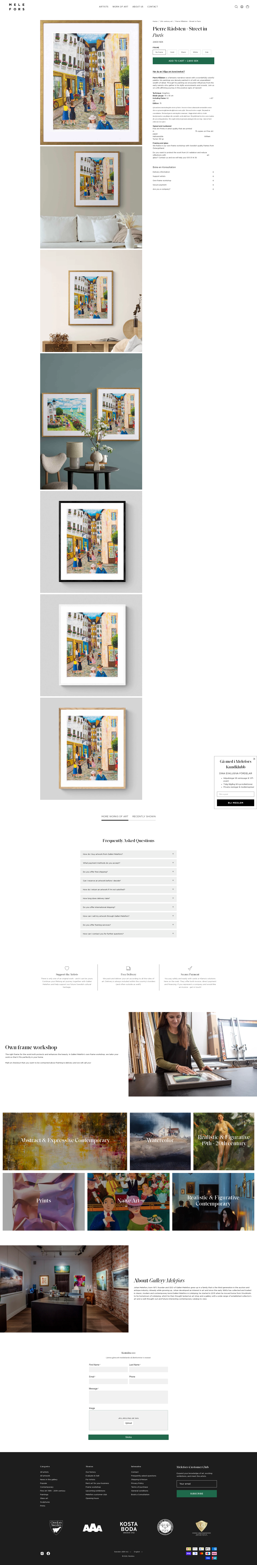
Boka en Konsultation (164, 167)
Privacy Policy (137, 1483)
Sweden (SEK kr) (121, 1552)
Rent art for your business (97, 1483)
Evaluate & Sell (92, 1476)
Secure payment (160, 185)
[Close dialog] (254, 759)
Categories (45, 1467)
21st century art (166, 21)
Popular (43, 1483)
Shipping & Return (139, 1479)
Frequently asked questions (143, 1476)
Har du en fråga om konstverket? (169, 72)
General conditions (139, 1491)
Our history (91, 1472)
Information (136, 1467)
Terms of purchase (139, 1487)
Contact (135, 1472)
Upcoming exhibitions (95, 1491)
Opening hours (92, 1498)
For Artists (90, 1479)
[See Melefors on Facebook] (48, 1553)
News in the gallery (48, 1479)
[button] (236, 7)
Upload (128, 1423)
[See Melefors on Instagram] (42, 1553)
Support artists (159, 176)
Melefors (131, 1556)
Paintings (44, 1494)
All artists (44, 1472)
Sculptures (45, 1502)
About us (89, 1467)
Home (155, 21)
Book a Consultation (140, 1494)
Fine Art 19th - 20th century (52, 1491)
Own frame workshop (162, 181)
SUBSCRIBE (196, 1493)
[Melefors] (16, 6)
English (137, 1552)
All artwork (45, 1476)
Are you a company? (161, 189)
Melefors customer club (96, 1494)
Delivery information (161, 172)
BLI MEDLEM (235, 803)
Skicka (128, 1437)
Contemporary (46, 1487)
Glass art (44, 1498)
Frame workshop (93, 1487)
